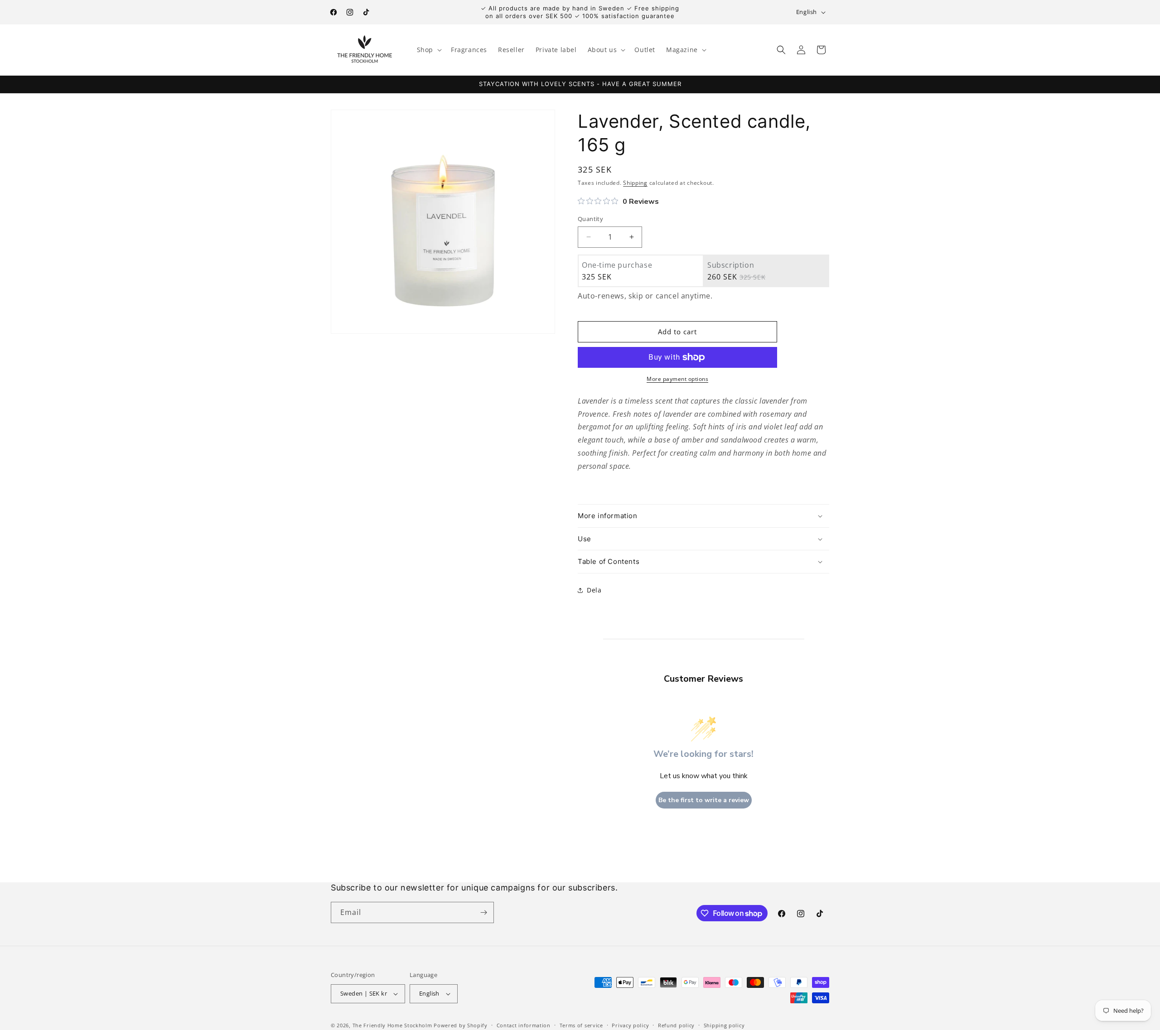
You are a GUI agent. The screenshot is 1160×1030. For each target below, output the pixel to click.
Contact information (524, 1024)
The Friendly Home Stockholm (392, 1025)
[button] (428, 49)
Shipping (635, 183)
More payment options (677, 379)
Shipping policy (724, 1024)
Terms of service (581, 1024)
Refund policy (676, 1024)
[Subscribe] (483, 912)
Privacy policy (630, 1024)
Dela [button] (594, 590)
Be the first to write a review (703, 800)
